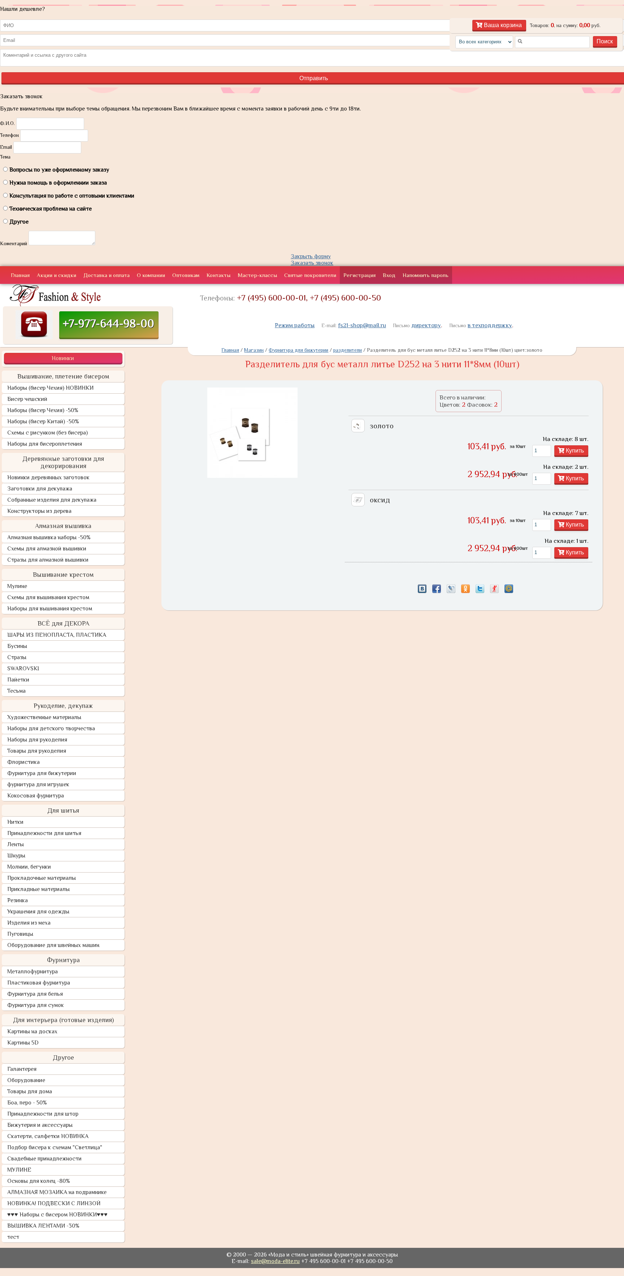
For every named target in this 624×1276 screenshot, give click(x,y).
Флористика (23, 762)
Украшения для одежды (38, 911)
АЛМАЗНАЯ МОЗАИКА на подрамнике (57, 1192)
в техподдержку (490, 325)
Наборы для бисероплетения (44, 444)
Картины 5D (23, 1042)
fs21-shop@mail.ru (362, 325)
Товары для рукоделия (36, 751)
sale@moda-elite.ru (275, 1261)
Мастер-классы (257, 275)
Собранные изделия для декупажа (51, 500)
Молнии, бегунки (29, 867)
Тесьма (16, 691)
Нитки (15, 822)
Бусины (17, 646)
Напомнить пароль (425, 275)
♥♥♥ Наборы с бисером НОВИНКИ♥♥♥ (57, 1214)
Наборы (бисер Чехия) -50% (42, 410)
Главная (20, 275)
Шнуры (16, 855)
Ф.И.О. (7, 123)
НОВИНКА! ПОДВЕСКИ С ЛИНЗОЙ (53, 1203)
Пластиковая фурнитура (38, 982)
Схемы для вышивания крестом (48, 597)
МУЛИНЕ (19, 1170)
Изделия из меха (29, 923)
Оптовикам (185, 275)
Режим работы (295, 325)
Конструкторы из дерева (39, 511)
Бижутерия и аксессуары (40, 1125)
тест (13, 1237)
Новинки (63, 358)
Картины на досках (32, 1031)
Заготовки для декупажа (39, 488)
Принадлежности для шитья (44, 833)
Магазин (254, 350)
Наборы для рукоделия (37, 739)
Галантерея (21, 1069)
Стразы (16, 657)
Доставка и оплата (106, 275)
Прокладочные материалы (41, 878)
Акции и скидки (56, 275)
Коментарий (13, 243)
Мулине (17, 586)
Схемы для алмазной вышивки (46, 548)
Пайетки (18, 679)
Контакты (218, 275)
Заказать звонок (312, 263)
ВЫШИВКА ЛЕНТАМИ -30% (43, 1226)
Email (6, 147)
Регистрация (359, 275)
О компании (151, 275)
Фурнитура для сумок (35, 1005)
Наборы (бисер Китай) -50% (43, 421)
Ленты (15, 844)
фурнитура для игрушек (38, 784)
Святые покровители (310, 275)
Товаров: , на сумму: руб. (565, 25)
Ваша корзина (502, 25)
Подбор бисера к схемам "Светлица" (54, 1147)
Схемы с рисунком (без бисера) (47, 432)
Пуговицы (20, 934)
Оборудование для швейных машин (53, 945)
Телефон (9, 135)
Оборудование (26, 1080)
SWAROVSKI (23, 668)
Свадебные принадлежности (44, 1158)
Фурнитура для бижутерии (41, 773)
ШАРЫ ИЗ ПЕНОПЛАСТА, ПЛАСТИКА (56, 635)
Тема (5, 157)
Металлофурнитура (32, 971)
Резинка (17, 900)
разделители (347, 350)
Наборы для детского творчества (51, 728)
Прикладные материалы (38, 889)
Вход (389, 275)
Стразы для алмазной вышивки (47, 560)
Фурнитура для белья (35, 994)
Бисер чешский (27, 399)
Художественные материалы (44, 717)
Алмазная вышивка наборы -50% (49, 537)
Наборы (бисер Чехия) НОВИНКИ (50, 388)
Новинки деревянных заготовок (48, 477)
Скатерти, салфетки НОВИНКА (47, 1136)
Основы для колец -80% (38, 1181)
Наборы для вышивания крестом (49, 608)
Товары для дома (29, 1091)
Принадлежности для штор (42, 1114)
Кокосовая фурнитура (35, 795)
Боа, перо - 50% (27, 1102)
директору (426, 325)
